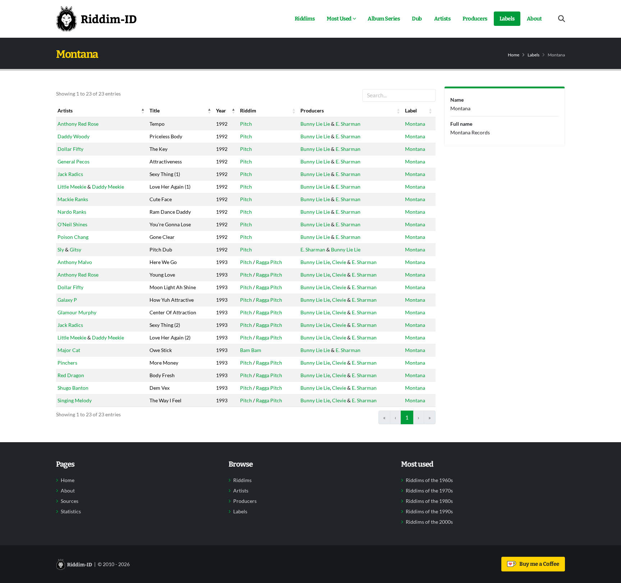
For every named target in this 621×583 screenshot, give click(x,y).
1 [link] (407, 417)
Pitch (246, 124)
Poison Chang (73, 237)
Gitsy (75, 249)
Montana (415, 124)
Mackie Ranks (73, 199)
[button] (143, 110)
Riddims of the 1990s (429, 511)
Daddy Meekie (108, 187)
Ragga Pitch (269, 262)
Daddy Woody (73, 136)
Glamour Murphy (77, 312)
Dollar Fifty (70, 149)
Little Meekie (72, 187)
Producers (475, 18)
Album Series (384, 18)
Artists (442, 18)
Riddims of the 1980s (429, 501)
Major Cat (69, 350)
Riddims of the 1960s (429, 480)
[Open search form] (561, 18)
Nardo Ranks (72, 212)
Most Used (339, 18)
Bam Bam (250, 350)
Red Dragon (71, 375)
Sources (69, 501)
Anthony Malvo (75, 262)
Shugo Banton (73, 388)
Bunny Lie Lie (315, 124)
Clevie (339, 262)
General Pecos (73, 161)
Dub (417, 18)
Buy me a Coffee (538, 564)
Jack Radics (70, 174)
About (534, 18)
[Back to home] (96, 19)
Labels (507, 18)
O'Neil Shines (72, 224)
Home (513, 54)
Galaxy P (67, 300)
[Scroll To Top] (608, 575)
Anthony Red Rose (78, 124)
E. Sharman (348, 124)
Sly (61, 249)
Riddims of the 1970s (429, 491)
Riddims (305, 18)
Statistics (71, 511)
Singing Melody (75, 400)
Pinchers (67, 363)
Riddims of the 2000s (429, 522)
